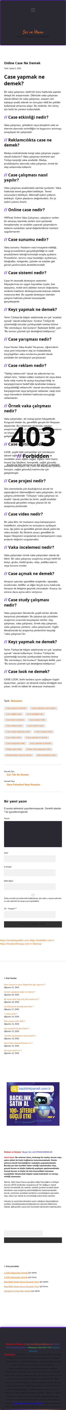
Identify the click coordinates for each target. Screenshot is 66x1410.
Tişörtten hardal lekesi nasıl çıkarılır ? (20, 1036)
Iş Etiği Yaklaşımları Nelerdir (16, 1273)
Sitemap (37, 943)
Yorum (7, 818)
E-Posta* (8, 867)
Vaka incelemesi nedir (46, 755)
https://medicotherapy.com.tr (16, 943)
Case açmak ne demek (16, 708)
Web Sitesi (8, 881)
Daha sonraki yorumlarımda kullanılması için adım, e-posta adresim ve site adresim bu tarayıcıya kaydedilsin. (32, 899)
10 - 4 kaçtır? (10, 909)
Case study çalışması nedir (18, 732)
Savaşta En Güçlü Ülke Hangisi (17, 1291)
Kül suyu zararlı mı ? (13, 1050)
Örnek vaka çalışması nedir (39, 749)
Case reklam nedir (14, 726)
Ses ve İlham (33, 32)
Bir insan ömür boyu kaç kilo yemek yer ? (21, 999)
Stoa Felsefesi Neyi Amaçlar (23, 784)
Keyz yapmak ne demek (40, 743)
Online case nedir (13, 749)
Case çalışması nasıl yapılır (43, 708)
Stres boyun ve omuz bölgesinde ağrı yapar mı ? (25, 985)
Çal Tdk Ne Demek (18, 774)
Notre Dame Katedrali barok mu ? (18, 1043)
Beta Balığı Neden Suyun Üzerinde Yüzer (21, 1282)
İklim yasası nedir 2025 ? (14, 1021)
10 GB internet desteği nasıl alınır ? (19, 1006)
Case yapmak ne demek (36, 737)
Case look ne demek (15, 720)
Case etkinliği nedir (35, 714)
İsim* (6, 853)
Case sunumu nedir (43, 732)
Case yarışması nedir (15, 743)
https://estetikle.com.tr (42, 940)
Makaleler (16, 700)
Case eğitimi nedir (13, 714)
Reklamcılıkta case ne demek (19, 755)
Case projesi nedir (37, 720)
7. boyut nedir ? (10, 1014)
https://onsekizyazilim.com (14, 940)
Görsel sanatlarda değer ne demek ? (19, 992)
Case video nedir (13, 737)
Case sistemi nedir (35, 726)
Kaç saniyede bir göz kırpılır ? (17, 1028)
